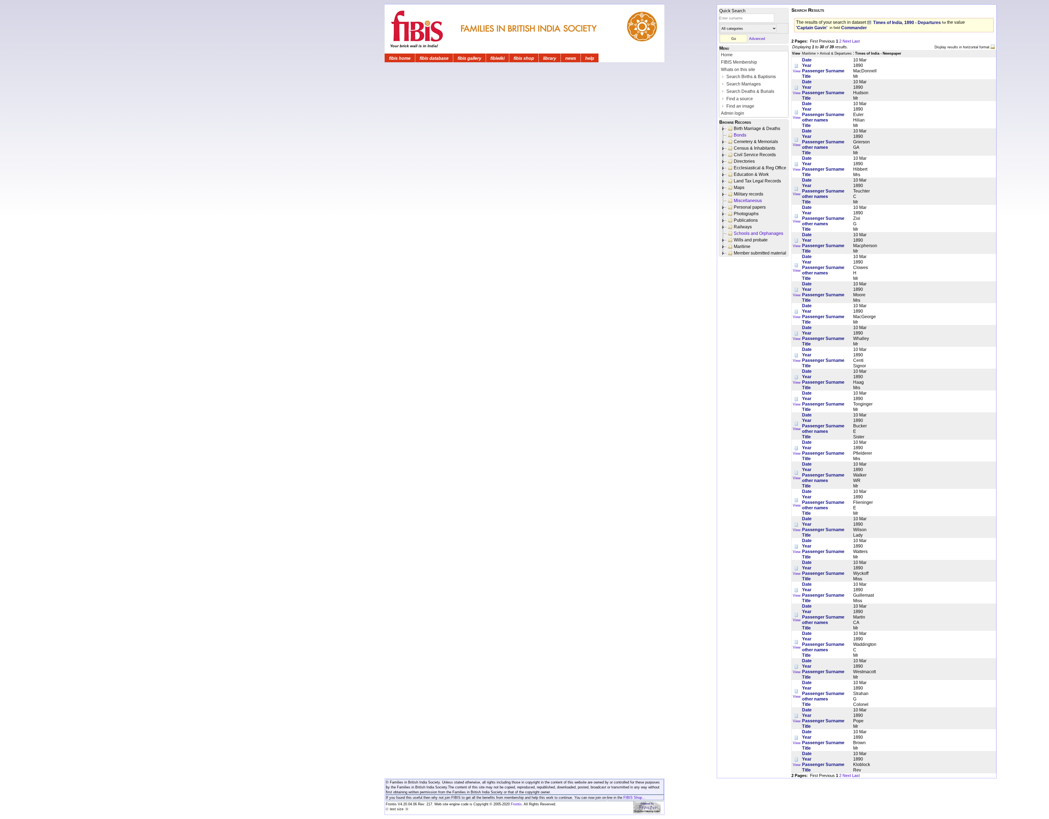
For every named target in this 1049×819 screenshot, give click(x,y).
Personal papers (750, 207)
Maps (739, 187)
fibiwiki (497, 58)
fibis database (434, 58)
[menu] (753, 84)
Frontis (516, 804)
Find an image (739, 106)
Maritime (742, 246)
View (796, 71)
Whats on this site (738, 69)
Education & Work (751, 174)
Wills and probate (751, 240)
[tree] (754, 190)
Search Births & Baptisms (750, 76)
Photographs (746, 213)
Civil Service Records (755, 154)
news (570, 58)
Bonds (740, 135)
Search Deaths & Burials (749, 91)
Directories (744, 161)
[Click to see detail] (796, 65)
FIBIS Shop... (634, 798)
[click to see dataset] (869, 22)
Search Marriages (743, 84)
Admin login (732, 113)
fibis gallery (469, 58)
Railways (743, 226)
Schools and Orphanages (758, 233)
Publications (746, 220)
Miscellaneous (748, 200)
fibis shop (524, 58)
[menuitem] (753, 55)
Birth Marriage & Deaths (757, 128)
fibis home (400, 58)
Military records (748, 194)
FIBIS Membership (739, 62)
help (589, 58)
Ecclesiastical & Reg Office (760, 167)
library (549, 58)
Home (727, 54)
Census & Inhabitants (754, 148)
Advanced (757, 39)
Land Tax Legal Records (757, 181)
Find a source (739, 98)
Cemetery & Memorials (756, 141)
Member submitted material (760, 253)
